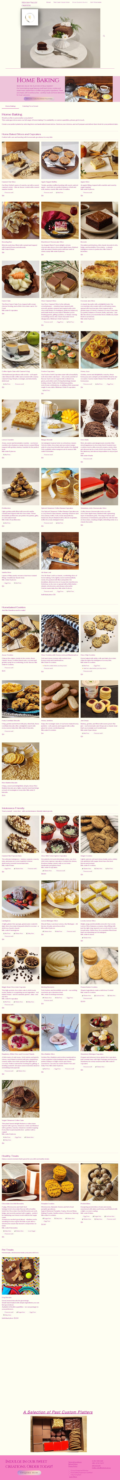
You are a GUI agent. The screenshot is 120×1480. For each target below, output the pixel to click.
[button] (58, 1434)
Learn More (73, 1477)
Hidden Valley (29, 2)
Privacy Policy (72, 1466)
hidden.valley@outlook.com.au (101, 1468)
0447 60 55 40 (96, 1466)
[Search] (104, 36)
